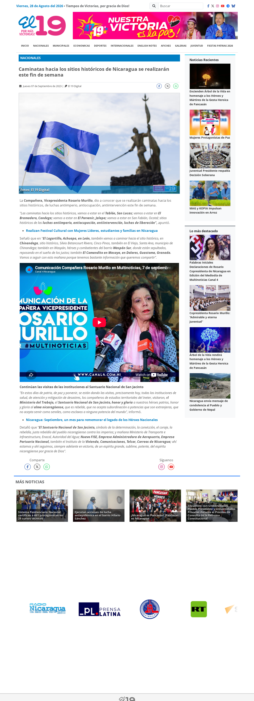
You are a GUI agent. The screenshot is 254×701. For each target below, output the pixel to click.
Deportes (100, 45)
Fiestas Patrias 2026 (220, 45)
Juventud (196, 45)
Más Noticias (29, 481)
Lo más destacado (204, 231)
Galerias (181, 45)
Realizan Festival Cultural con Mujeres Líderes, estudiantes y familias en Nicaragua (92, 230)
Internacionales (122, 45)
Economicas (81, 45)
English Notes (147, 45)
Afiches (166, 45)
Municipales (61, 45)
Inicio (25, 45)
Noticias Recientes (204, 60)
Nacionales (41, 45)
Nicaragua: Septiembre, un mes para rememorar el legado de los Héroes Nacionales (92, 420)
